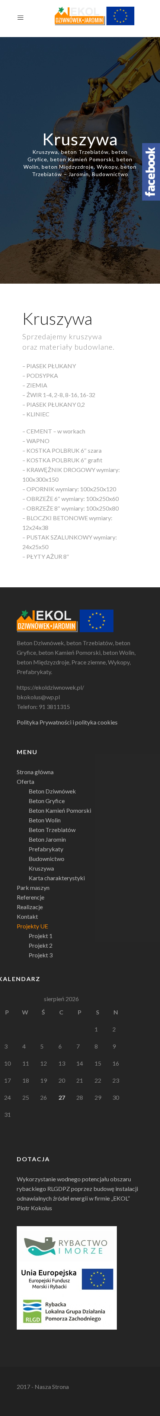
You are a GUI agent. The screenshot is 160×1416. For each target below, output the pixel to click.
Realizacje (30, 906)
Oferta (25, 781)
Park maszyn (33, 887)
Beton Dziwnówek (52, 791)
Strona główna (35, 771)
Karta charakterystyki (57, 877)
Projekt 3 (40, 954)
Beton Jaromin (47, 839)
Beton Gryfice (47, 800)
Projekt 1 (40, 935)
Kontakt (27, 916)
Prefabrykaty (46, 848)
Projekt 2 (40, 945)
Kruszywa (41, 868)
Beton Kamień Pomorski (60, 810)
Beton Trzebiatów (52, 829)
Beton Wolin (45, 819)
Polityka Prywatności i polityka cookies (67, 722)
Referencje (30, 897)
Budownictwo (46, 858)
